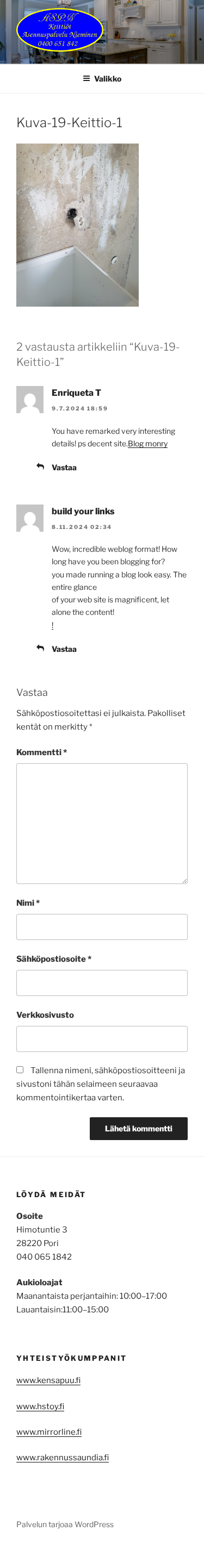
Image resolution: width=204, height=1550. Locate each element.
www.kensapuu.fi (48, 1380)
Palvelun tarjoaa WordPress (65, 1524)
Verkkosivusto (45, 1015)
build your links (83, 511)
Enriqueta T (76, 393)
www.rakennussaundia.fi (62, 1457)
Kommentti (41, 752)
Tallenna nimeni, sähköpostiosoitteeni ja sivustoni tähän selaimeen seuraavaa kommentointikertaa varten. (100, 1084)
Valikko (107, 78)
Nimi (28, 903)
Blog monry (148, 443)
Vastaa (64, 467)
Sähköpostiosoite (53, 959)
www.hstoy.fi (40, 1406)
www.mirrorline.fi (49, 1432)
